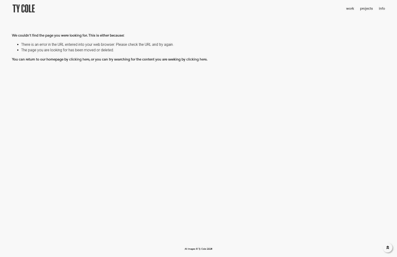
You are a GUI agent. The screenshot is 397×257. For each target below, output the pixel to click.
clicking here (79, 59)
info (382, 8)
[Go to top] (387, 247)
